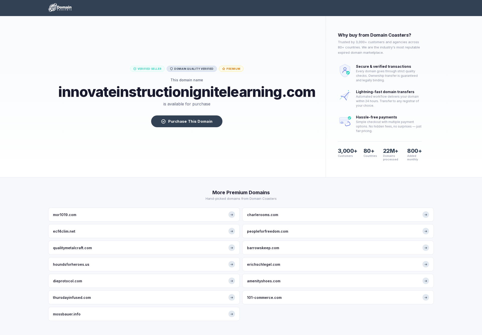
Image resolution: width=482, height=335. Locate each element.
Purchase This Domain (190, 121)
